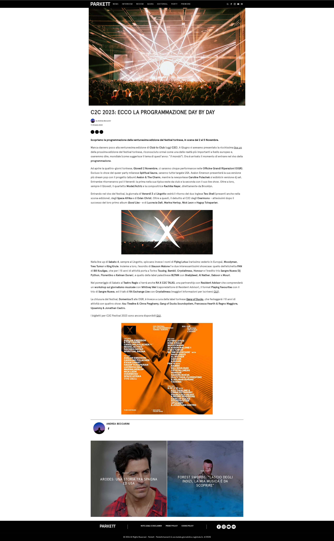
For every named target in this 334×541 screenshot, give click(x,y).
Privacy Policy (172, 526)
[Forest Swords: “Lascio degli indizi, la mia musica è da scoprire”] (205, 479)
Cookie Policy (187, 526)
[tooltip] (231, 4)
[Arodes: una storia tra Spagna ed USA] (129, 479)
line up (238, 147)
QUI (216, 291)
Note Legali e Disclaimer (151, 526)
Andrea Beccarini (104, 121)
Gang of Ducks (194, 299)
